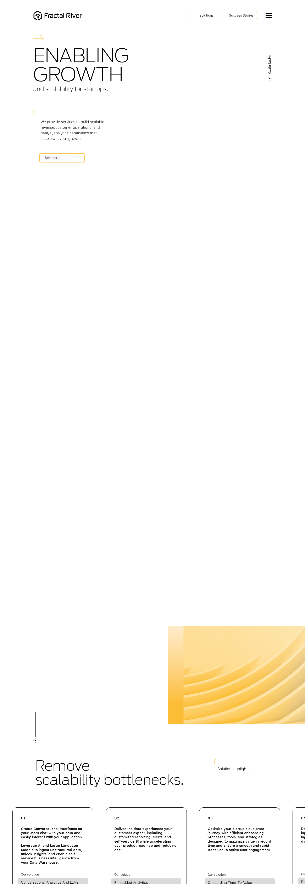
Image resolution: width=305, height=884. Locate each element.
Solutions (206, 15)
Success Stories (241, 15)
